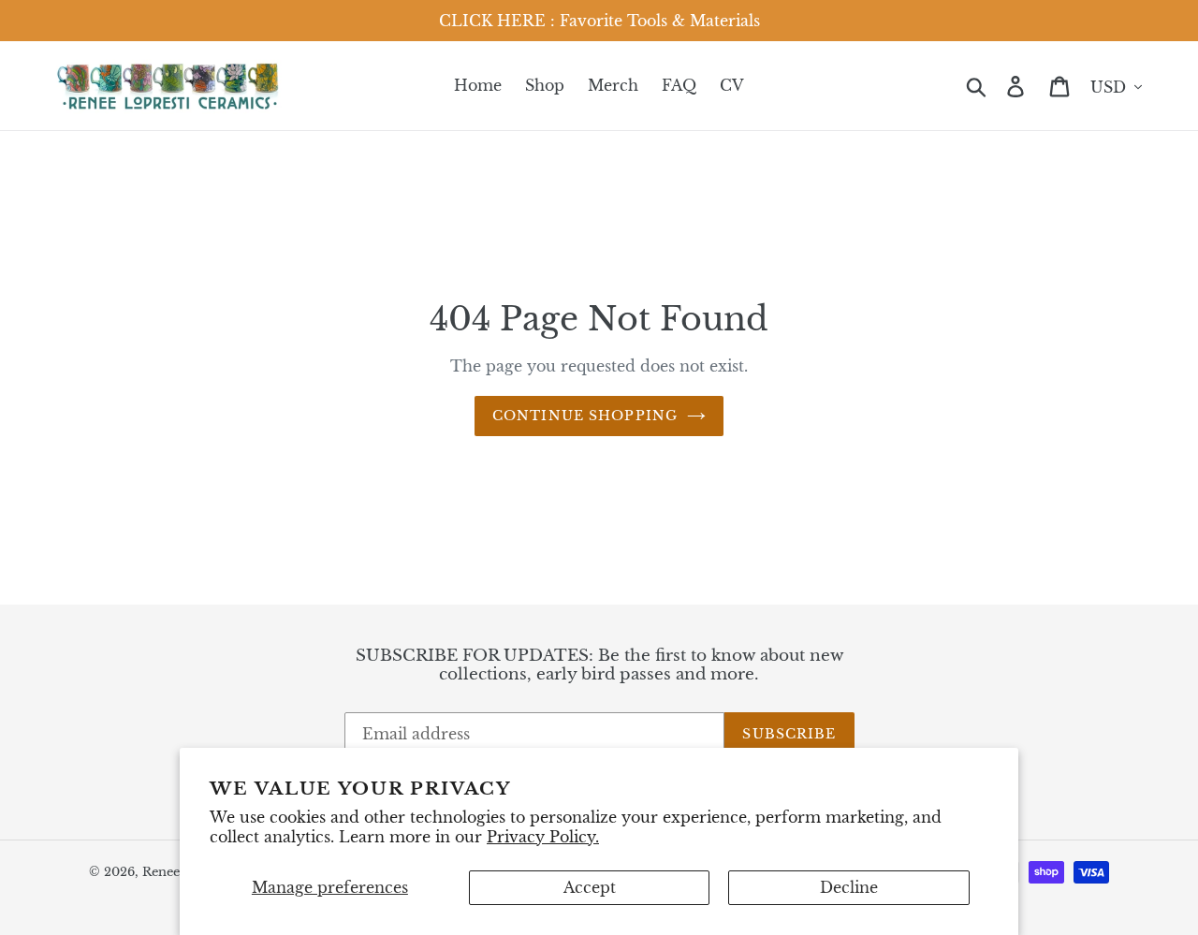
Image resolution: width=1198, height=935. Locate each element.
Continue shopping (585, 415)
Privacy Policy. (543, 836)
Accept (589, 887)
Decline (849, 887)
